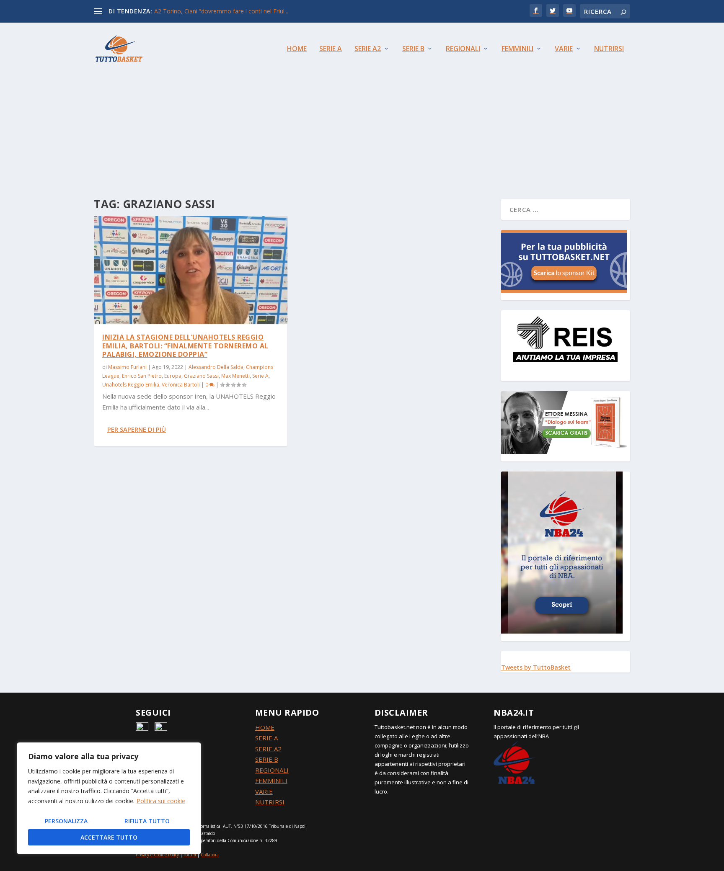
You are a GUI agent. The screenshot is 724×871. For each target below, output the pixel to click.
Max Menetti (235, 375)
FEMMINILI (271, 780)
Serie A (330, 49)
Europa (172, 375)
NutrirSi (609, 49)
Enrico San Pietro (142, 375)
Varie (564, 49)
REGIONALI (272, 770)
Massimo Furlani (127, 367)
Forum (190, 855)
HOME (264, 727)
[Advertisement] (362, 119)
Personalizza (66, 821)
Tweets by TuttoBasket (536, 667)
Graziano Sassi (201, 375)
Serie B (413, 49)
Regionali (463, 49)
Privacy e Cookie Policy (157, 855)
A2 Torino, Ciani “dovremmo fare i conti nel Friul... (221, 11)
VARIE (264, 791)
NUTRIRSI (269, 802)
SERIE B (266, 759)
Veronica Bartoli (181, 384)
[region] (109, 798)
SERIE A (266, 738)
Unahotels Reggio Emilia (130, 384)
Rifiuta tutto (147, 821)
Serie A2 (367, 49)
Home (297, 49)
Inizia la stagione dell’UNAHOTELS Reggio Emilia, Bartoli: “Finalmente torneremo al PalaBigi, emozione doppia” (185, 345)
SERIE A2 (268, 749)
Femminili (517, 49)
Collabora (210, 855)
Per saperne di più (136, 429)
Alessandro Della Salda (216, 367)
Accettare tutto (108, 837)
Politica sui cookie (161, 801)
